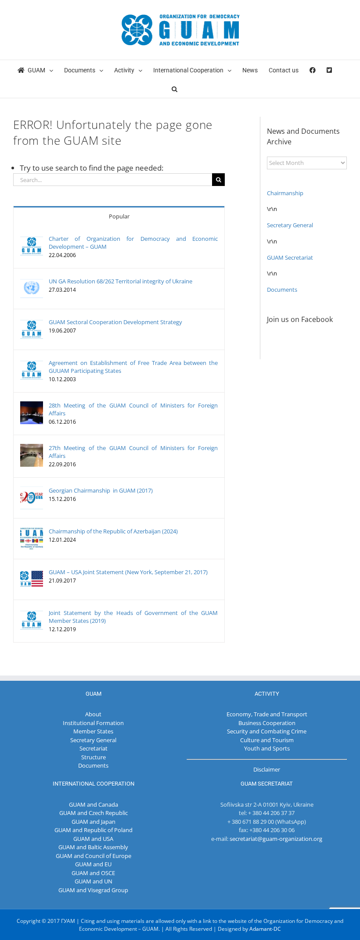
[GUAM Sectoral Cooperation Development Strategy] (31, 322)
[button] (174, 88)
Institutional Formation (93, 723)
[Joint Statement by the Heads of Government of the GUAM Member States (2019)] (31, 613)
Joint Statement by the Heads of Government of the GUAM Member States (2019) (133, 617)
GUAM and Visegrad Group (93, 890)
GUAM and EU (93, 864)
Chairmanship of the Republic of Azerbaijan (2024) (113, 531)
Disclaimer (266, 769)
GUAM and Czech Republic (93, 813)
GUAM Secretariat (290, 257)
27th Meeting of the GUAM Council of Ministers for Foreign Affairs (133, 452)
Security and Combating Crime (266, 731)
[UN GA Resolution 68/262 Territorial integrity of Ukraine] (31, 281)
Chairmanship (285, 193)
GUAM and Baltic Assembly (93, 847)
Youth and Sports (267, 748)
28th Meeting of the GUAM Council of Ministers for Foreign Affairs (133, 409)
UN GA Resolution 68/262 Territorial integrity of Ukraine (120, 281)
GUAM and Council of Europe (93, 856)
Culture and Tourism (267, 740)
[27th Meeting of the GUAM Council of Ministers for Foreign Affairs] (31, 448)
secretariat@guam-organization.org (276, 839)
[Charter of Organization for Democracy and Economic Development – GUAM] (31, 239)
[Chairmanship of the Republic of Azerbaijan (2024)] (31, 531)
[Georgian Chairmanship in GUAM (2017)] (31, 490)
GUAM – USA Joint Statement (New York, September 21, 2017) (128, 572)
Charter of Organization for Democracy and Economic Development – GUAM (133, 242)
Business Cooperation (266, 723)
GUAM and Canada (93, 804)
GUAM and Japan (93, 822)
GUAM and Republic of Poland (93, 830)
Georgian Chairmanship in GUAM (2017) (101, 490)
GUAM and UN (93, 881)
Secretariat (93, 748)
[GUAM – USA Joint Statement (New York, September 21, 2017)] (31, 572)
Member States (93, 731)
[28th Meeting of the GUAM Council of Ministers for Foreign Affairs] (31, 405)
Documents (282, 289)
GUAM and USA (93, 839)
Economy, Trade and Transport (267, 714)
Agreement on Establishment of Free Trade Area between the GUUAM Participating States (133, 367)
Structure (93, 757)
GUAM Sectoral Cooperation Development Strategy (115, 322)
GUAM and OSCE (93, 873)
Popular (119, 216)
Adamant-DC (265, 929)
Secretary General (290, 225)
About (93, 714)
